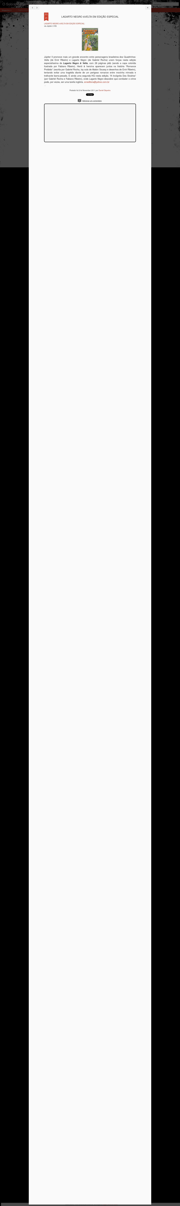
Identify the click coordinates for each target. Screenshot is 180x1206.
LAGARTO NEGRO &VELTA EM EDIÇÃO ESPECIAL (90, 16)
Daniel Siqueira (104, 90)
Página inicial (23, 10)
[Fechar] (147, 7)
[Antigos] (37, 7)
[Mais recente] (32, 7)
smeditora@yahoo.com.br (96, 81)
